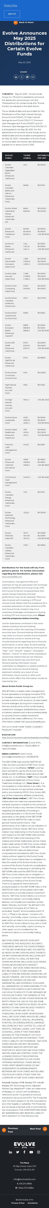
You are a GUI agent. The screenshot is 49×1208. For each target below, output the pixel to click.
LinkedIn (37, 727)
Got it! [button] (12, 14)
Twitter (28, 727)
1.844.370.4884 (24, 1188)
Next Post (35, 1129)
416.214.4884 (24, 1183)
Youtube (17, 730)
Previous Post (13, 1130)
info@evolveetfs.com (25, 1179)
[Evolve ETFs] (24, 1145)
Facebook (7, 730)
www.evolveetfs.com (12, 577)
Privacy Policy (18, 1203)
